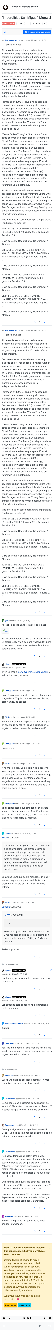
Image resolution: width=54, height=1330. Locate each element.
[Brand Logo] (6, 6)
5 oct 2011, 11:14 (31, 1216)
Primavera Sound (12, 40)
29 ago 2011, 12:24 (20, 668)
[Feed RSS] (45, 23)
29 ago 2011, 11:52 (38, 40)
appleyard (9, 1216)
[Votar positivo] (34, 322)
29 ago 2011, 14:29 (27, 717)
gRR (7, 620)
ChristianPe (10, 1099)
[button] (4, 1326)
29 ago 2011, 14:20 (32, 691)
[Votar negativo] (44, 322)
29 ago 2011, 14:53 (32, 744)
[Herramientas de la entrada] (49, 322)
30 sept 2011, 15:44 (31, 1075)
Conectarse (24, 1305)
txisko (8, 833)
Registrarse (10, 1305)
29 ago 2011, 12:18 (27, 620)
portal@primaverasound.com (33, 671)
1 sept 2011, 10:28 (28, 833)
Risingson (9, 691)
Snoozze (9, 1075)
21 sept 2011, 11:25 (19, 974)
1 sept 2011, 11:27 (27, 902)
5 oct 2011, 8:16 (31, 1125)
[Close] (49, 1247)
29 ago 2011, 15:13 (27, 763)
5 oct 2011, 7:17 (32, 1099)
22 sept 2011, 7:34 (19, 1000)
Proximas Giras (8, 23)
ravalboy (9, 1043)
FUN (7, 717)
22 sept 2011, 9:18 (41, 1023)
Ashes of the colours (14, 1023)
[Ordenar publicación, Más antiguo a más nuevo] (5, 32)
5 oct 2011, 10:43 (33, 1152)
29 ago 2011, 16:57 (32, 803)
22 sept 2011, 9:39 (31, 1043)
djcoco (8, 664)
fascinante (10, 1125)
